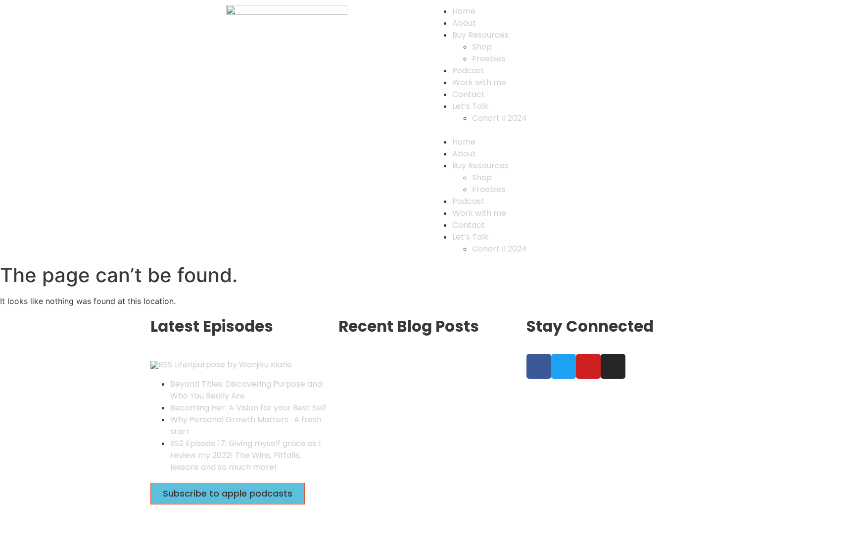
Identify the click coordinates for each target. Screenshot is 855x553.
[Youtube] (588, 366)
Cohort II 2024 (499, 118)
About (464, 23)
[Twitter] (563, 366)
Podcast (468, 70)
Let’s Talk (470, 106)
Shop (482, 46)
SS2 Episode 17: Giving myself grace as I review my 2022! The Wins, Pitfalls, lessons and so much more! (245, 455)
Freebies (489, 58)
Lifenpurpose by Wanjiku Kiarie (233, 364)
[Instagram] (613, 366)
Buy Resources (480, 35)
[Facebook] (538, 366)
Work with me (479, 82)
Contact (468, 94)
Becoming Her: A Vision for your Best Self (248, 407)
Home (463, 11)
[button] (568, 130)
